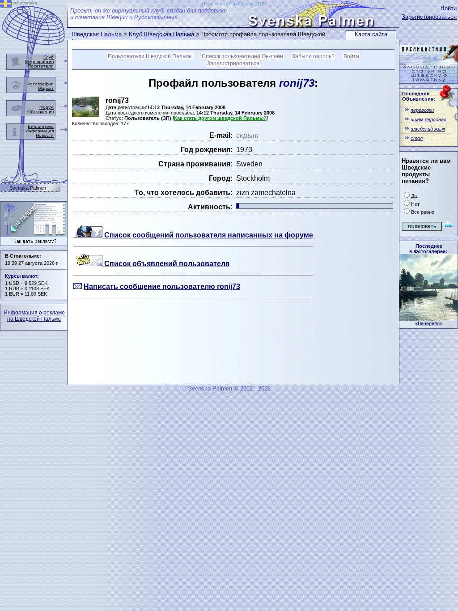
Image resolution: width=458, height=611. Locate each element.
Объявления (40, 111)
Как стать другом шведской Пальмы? (220, 118)
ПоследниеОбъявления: (418, 96)
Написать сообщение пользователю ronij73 (162, 286)
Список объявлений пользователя (165, 263)
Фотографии (40, 83)
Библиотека (41, 126)
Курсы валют (21, 276)
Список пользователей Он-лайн (242, 56)
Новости (45, 135)
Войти (449, 8)
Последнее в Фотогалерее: (428, 248)
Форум (46, 107)
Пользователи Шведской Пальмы (150, 56)
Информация (39, 130)
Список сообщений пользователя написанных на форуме (207, 235)
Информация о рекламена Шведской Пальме (34, 316)
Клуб (48, 57)
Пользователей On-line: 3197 (234, 3)
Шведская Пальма (97, 34)
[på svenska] (6, 5)
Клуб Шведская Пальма (161, 34)
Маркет (46, 88)
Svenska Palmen (27, 188)
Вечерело (429, 323)
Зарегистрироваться (429, 16)
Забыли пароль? (313, 56)
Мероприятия (39, 61)
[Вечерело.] (428, 318)
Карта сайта (371, 34)
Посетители (41, 66)
